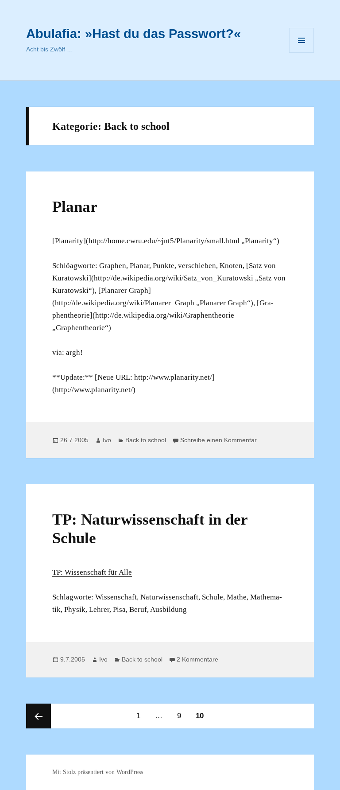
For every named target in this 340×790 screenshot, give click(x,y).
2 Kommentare (197, 659)
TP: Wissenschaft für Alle (92, 572)
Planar (74, 206)
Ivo (107, 440)
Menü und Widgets (302, 52)
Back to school (145, 440)
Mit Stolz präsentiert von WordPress (97, 772)
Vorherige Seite (38, 716)
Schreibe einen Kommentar (218, 440)
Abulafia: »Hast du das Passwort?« (133, 34)
